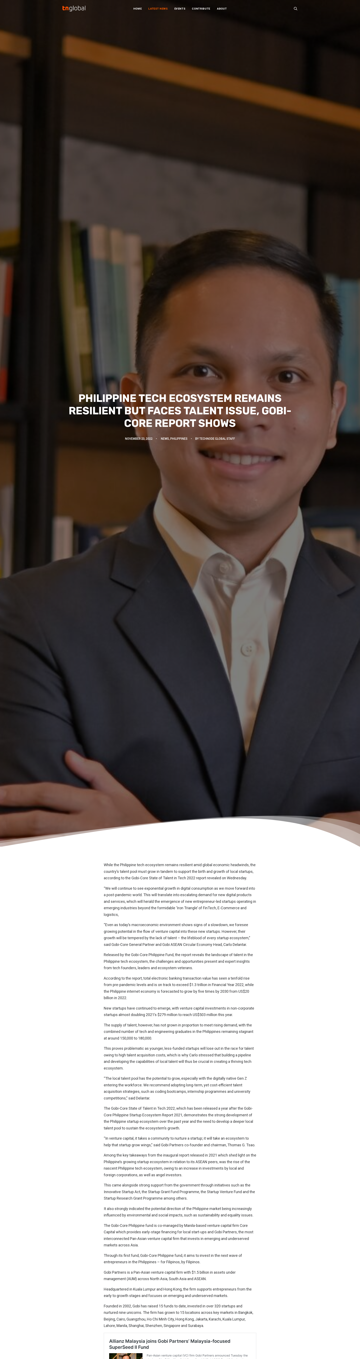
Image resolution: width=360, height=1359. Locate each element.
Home (137, 8)
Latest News (158, 8)
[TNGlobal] (73, 8)
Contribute (201, 8)
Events (179, 8)
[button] (296, 8)
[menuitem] (137, 8)
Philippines (179, 438)
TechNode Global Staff (217, 438)
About (222, 8)
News (165, 438)
